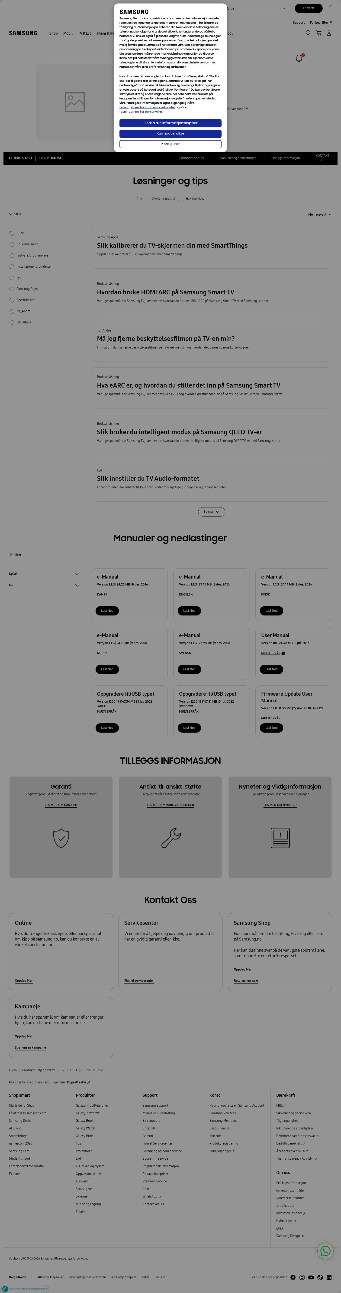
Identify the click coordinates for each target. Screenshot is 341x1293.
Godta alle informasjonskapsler (171, 123)
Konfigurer (170, 144)
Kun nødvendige (170, 133)
